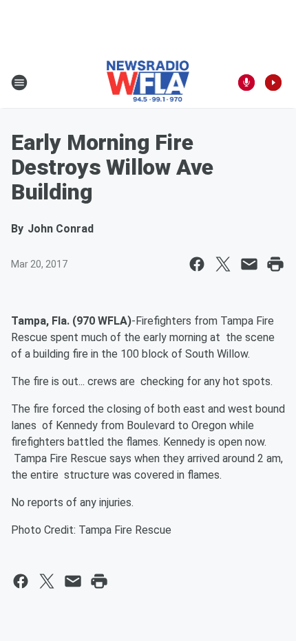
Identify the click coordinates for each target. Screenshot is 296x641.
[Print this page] (275, 264)
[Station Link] (148, 83)
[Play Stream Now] (273, 82)
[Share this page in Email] (249, 264)
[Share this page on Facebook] (197, 264)
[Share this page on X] (223, 264)
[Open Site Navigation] (19, 82)
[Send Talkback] (246, 82)
